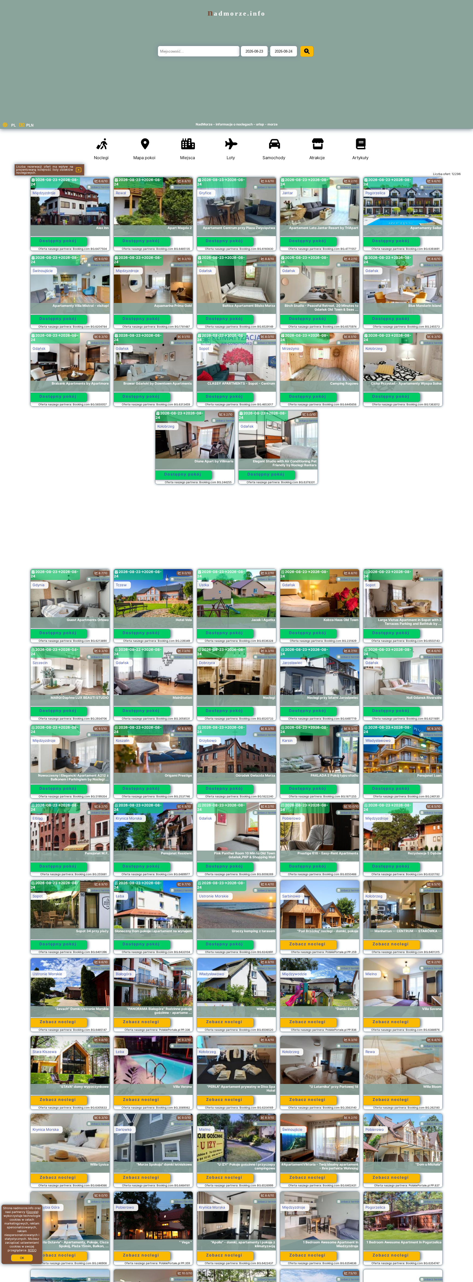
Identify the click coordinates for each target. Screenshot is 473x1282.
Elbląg (38, 818)
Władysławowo (378, 740)
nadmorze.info (236, 13)
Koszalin (122, 740)
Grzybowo (208, 740)
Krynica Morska (129, 818)
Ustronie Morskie (214, 896)
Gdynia (38, 585)
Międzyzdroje (44, 193)
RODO (32, 1250)
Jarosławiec (292, 662)
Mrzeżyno (290, 348)
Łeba (120, 896)
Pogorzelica (375, 193)
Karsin (287, 740)
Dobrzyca (207, 662)
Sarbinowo (291, 896)
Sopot (204, 348)
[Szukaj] (307, 51)
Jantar (287, 193)
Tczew (121, 585)
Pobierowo (291, 818)
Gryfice (205, 193)
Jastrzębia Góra (46, 1207)
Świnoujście (43, 270)
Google (32, 1212)
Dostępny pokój (58, 240)
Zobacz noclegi (307, 944)
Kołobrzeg (373, 348)
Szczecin (40, 662)
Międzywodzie (294, 974)
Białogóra (123, 974)
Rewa (370, 1051)
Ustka (204, 585)
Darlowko (124, 1129)
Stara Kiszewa (44, 1051)
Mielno (371, 974)
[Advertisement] (236, 529)
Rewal (121, 193)
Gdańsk (205, 270)
